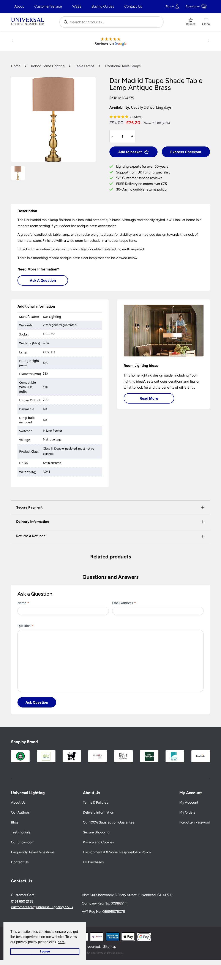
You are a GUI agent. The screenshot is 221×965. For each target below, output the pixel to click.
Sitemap (109, 946)
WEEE (76, 6)
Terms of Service (105, 952)
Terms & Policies (95, 802)
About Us (18, 802)
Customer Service (48, 6)
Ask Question (36, 702)
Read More (149, 398)
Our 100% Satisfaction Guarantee (108, 822)
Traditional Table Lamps (122, 66)
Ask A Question (43, 280)
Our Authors (20, 812)
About (19, 6)
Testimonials (20, 832)
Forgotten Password (194, 822)
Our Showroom (22, 842)
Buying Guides (103, 6)
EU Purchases (93, 862)
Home (16, 66)
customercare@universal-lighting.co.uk (42, 907)
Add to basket (130, 152)
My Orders (187, 812)
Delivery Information (98, 812)
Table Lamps (84, 66)
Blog (14, 822)
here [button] (61, 942)
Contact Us (133, 6)
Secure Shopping (96, 832)
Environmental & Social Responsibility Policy (117, 852)
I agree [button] (45, 951)
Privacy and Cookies (98, 842)
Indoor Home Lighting (48, 66)
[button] (159, 117)
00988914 (119, 903)
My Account (188, 802)
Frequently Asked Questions (32, 852)
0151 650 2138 (22, 901)
